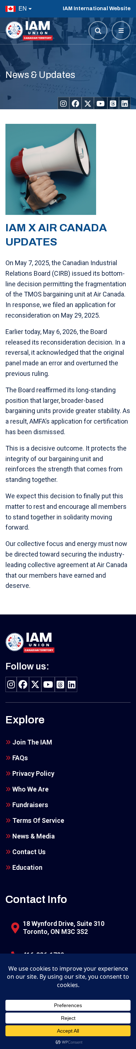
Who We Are (30, 789)
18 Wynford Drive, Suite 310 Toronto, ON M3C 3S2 (63, 927)
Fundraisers (30, 805)
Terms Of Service (38, 820)
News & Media (33, 836)
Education (27, 867)
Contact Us (29, 852)
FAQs (20, 758)
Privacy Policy (33, 773)
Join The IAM (32, 742)
